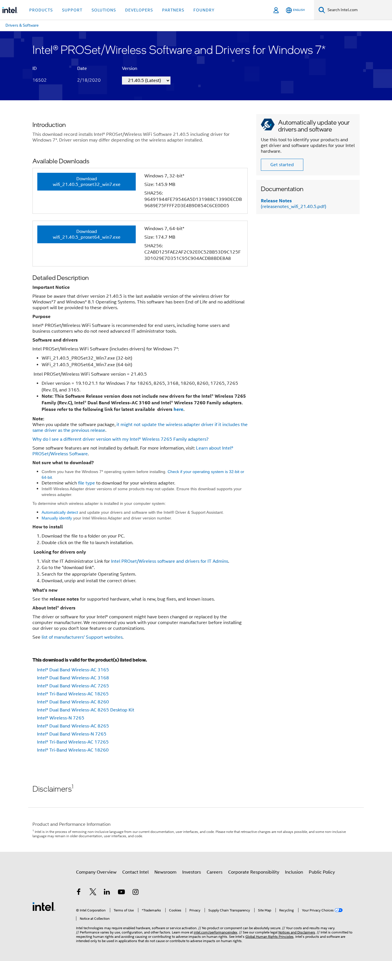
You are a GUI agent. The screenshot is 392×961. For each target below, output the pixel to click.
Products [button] (41, 10)
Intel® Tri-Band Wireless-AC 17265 (73, 742)
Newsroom (165, 872)
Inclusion (294, 872)
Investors (191, 872)
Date (82, 68)
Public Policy (322, 872)
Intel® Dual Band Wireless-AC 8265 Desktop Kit (85, 710)
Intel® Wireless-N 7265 (60, 718)
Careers (214, 872)
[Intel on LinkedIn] (107, 893)
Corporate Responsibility (253, 872)
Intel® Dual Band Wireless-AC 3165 (73, 670)
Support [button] (72, 10)
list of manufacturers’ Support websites (82, 637)
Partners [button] (173, 10)
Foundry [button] (204, 10)
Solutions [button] (104, 10)
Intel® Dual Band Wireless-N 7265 (71, 734)
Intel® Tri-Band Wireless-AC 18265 (73, 694)
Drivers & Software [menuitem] (22, 25)
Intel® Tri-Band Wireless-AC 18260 (73, 750)
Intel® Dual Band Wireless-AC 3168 (73, 678)
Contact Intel (135, 872)
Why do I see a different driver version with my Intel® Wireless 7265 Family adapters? (120, 439)
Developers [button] (139, 10)
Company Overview (96, 872)
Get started (282, 165)
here (178, 409)
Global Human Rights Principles (269, 936)
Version (129, 68)
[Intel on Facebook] (79, 893)
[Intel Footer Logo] (43, 906)
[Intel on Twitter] (93, 893)
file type (86, 483)
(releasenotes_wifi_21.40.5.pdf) (293, 203)
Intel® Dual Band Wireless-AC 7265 (73, 686)
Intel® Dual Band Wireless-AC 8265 (73, 726)
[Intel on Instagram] (135, 893)
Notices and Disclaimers (296, 932)
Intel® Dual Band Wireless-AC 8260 (73, 702)
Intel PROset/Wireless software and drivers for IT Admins (169, 561)
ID (34, 68)
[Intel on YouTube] (121, 893)
